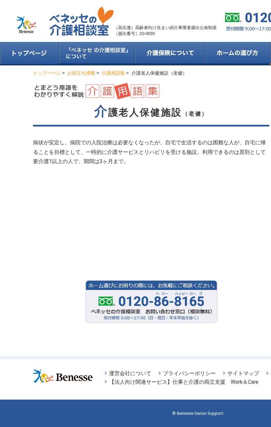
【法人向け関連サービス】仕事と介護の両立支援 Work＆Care (183, 382)
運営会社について (130, 373)
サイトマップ (243, 373)
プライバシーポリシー (189, 373)
